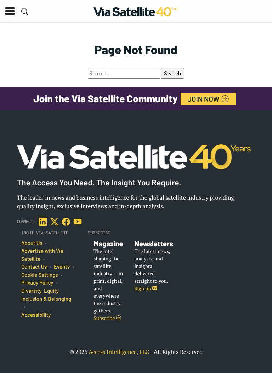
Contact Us (34, 267)
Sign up (143, 288)
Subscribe (105, 318)
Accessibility (36, 315)
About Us (31, 243)
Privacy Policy (37, 283)
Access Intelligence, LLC (119, 352)
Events (62, 267)
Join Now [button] (204, 98)
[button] (10, 11)
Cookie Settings (39, 275)
